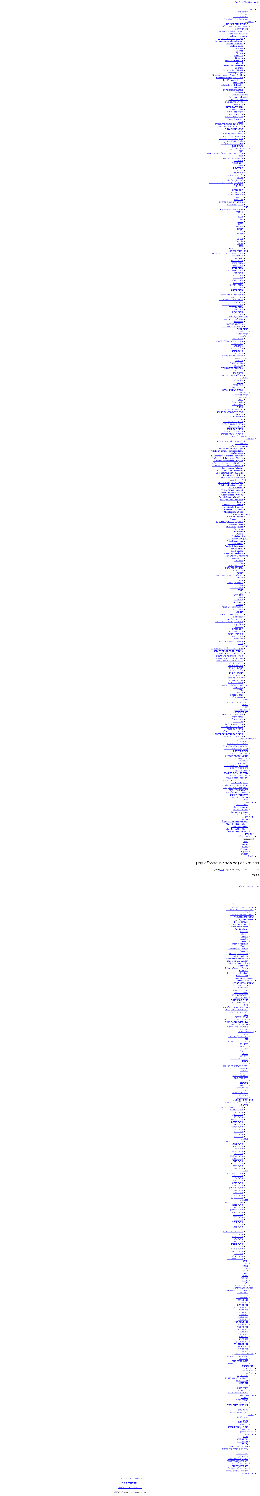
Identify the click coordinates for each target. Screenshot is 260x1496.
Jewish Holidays (236, 487)
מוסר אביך (238, 414)
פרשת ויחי (238, 1136)
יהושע (240, 224)
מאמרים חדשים (241, 443)
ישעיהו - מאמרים (236, 673)
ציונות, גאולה (243, 763)
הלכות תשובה (237, 348)
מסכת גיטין (243, 1332)
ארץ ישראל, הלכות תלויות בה (236, 765)
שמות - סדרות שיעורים (233, 1141)
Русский (244, 849)
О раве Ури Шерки (239, 826)
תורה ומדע (238, 560)
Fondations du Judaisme (232, 468)
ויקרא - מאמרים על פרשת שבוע (229, 656)
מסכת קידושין (237, 297)
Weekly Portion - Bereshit (232, 490)
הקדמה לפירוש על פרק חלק (236, 1378)
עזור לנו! (244, 14)
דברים (240, 221)
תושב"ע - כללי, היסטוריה (232, 319)
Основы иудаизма (234, 526)
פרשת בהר (238, 1195)
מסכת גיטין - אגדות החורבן (232, 295)
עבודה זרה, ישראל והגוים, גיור (236, 773)
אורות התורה (237, 404)
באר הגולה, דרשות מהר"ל (232, 368)
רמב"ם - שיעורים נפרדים (232, 356)
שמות (240, 214)
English (245, 846)
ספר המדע (238, 346)
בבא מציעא (243, 1336)
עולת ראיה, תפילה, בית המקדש (230, 412)
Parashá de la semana (234, 546)
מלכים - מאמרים (236, 670)
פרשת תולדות (237, 1122)
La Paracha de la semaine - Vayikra (228, 460)
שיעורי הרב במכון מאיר (238, 34)
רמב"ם (245, 336)
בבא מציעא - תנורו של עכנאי (231, 299)
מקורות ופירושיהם (240, 751)
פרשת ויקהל (238, 1166)
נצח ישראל (238, 365)
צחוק (241, 585)
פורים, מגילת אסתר (235, 204)
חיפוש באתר (243, 12)
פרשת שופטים (237, 1244)
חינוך (241, 131)
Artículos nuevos (235, 543)
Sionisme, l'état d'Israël (233, 70)
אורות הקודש (237, 402)
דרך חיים (239, 370)
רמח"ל (245, 378)
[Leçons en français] (231, 36)
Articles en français (240, 446)
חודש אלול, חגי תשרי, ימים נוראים (229, 621)
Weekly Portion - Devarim (231, 499)
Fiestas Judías (237, 548)
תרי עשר (239, 241)
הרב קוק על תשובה (235, 426)
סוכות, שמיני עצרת (235, 192)
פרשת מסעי (238, 1227)
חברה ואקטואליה (235, 565)
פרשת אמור (238, 1192)
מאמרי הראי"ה (236, 417)
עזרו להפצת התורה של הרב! (130, 1478)
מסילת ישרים (237, 380)
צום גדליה (239, 187)
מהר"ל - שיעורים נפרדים (232, 375)
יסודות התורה (237, 558)
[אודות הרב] (244, 817)
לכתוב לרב (249, 834)
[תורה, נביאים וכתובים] (234, 1100)
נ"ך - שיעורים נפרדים (234, 248)
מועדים (245, 592)
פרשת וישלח (237, 1127)
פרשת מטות (238, 1224)
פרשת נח (239, 1112)
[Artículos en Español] (229, 539)
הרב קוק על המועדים (234, 724)
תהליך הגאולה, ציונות (234, 568)
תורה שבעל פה (236, 695)
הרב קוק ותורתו (241, 712)
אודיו (222, 869)
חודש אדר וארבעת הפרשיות (231, 202)
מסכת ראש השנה (235, 270)
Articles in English (240, 480)
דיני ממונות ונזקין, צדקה (238, 790)
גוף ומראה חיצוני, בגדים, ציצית (235, 780)
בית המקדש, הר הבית (239, 768)
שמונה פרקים (237, 338)
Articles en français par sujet (231, 448)
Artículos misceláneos (233, 553)
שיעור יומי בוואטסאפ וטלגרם (241, 914)
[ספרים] (247, 802)
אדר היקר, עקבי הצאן (234, 409)
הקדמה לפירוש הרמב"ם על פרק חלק (227, 341)
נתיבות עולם (238, 373)
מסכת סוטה (238, 292)
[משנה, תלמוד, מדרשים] (228, 251)
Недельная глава (235, 524)
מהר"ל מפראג (242, 358)
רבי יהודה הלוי (242, 334)
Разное (239, 534)
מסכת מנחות (237, 312)
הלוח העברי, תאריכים (239, 795)
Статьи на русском (239, 514)
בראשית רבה (237, 256)
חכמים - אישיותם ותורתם (232, 326)
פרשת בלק (238, 1219)
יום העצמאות (237, 163)
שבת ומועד (243, 761)
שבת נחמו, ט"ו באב (235, 180)
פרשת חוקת (238, 1217)
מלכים (240, 231)
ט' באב (240, 177)
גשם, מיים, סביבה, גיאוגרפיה (231, 138)
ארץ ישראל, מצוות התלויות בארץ (229, 124)
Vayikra (239, 53)
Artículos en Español (239, 539)
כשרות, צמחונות (241, 1017)
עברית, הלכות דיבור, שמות (237, 753)
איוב (241, 246)
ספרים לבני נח (242, 814)
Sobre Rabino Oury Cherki (236, 829)
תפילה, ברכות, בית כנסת (238, 758)
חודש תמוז (238, 173)
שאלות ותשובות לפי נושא (237, 743)
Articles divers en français (232, 478)
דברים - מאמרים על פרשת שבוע (229, 660)
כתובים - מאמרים (235, 682)
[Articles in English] (231, 480)
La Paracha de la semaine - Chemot (227, 458)
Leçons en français (240, 36)
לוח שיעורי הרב (241, 29)
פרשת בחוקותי (237, 1197)
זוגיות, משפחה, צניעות (234, 129)
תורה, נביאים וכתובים (244, 1100)
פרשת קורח (238, 1214)
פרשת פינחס (237, 1222)
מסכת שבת (238, 265)
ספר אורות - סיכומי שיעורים (231, 714)
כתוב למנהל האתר (240, 16)
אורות (240, 399)
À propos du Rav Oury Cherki (235, 822)
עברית (245, 841)
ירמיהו (240, 236)
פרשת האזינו (237, 1256)
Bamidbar (238, 55)
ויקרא (240, 216)
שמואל (240, 229)
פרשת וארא (238, 1146)
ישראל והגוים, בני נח (234, 119)
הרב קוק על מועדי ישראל (232, 424)
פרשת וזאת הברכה (235, 1258)
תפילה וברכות (242, 329)
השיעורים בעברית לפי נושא (236, 24)
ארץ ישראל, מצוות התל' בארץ (235, 1007)
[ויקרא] (242, 1171)
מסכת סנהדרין (242, 1341)
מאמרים (250, 438)
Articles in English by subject (230, 482)
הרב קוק (244, 397)
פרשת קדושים (237, 1190)
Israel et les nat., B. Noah (237, 961)
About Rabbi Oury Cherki (237, 824)
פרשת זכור (243, 1090)
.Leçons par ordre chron (238, 924)
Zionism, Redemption (233, 507)
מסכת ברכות (237, 263)
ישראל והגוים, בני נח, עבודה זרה (229, 575)
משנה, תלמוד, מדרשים (238, 251)
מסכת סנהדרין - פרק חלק (232, 304)
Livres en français (240, 807)
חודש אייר (238, 160)
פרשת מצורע (237, 1185)
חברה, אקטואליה (235, 114)
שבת (241, 151)
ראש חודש (238, 595)
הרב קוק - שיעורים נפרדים (232, 434)
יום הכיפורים (237, 190)
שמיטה (240, 573)
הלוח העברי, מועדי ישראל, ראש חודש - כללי (224, 153)
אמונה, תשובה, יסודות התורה (236, 748)
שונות (240, 590)
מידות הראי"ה (237, 719)
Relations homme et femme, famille (227, 75)
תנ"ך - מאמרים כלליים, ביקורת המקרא (227, 648)
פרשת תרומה (237, 1158)
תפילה (245, 700)
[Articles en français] (231, 446)
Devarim (239, 58)
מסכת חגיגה (238, 287)
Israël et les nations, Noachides (229, 470)
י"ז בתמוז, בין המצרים (234, 175)
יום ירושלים (238, 168)
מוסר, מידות (238, 104)
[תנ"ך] (243, 207)
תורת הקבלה (237, 697)
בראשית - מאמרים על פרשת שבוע (228, 651)
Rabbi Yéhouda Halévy (232, 80)
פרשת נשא (238, 1207)
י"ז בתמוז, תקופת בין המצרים (231, 614)
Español (244, 851)
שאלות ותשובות (246, 739)
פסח (241, 156)
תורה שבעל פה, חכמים (238, 317)
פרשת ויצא (238, 1124)
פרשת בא (239, 1149)
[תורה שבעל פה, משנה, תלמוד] (223, 685)
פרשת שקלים (242, 1088)
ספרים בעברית (242, 804)
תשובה (240, 563)
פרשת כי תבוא (237, 1249)
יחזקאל (240, 238)
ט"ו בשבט (238, 199)
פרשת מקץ (238, 1131)
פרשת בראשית (236, 1110)
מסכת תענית (237, 280)
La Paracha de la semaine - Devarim (227, 465)
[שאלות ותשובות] (239, 739)
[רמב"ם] (247, 1373)
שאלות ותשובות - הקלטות (232, 143)
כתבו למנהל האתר (130, 1483)
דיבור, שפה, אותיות (235, 112)
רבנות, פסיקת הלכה (234, 324)
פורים (240, 643)
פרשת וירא (238, 1117)
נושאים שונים (237, 146)
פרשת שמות (238, 1144)
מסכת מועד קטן (236, 285)
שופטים (239, 226)
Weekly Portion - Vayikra (232, 495)
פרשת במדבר (237, 1205)
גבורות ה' (239, 360)
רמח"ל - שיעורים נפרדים (232, 390)
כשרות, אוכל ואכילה (239, 782)
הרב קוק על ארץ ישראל (233, 431)
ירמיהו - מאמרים (236, 675)
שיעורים (250, 21)
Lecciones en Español (238, 97)
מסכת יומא (238, 273)
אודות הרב (249, 817)
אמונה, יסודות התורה (234, 102)
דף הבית (250, 9)
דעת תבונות (238, 385)
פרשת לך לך (238, 1114)
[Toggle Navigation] (258, 5)
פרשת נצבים (237, 1251)
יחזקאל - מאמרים (235, 678)
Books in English (240, 809)
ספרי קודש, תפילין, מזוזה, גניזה (235, 787)
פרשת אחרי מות (236, 1188)
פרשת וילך (238, 1253)
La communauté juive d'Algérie (229, 473)
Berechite (239, 48)
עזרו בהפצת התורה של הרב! (247, 881)
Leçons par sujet (241, 922)
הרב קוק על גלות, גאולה (233, 731)
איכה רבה (239, 258)
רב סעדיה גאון (242, 331)
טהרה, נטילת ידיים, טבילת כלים (235, 785)
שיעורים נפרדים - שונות (238, 99)
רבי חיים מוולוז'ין (241, 395)
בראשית (239, 212)
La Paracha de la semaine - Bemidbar (227, 463)
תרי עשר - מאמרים (235, 680)
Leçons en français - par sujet (230, 38)
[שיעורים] (246, 22)
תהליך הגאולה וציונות (234, 116)
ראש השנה (238, 185)
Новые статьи (236, 519)
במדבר (240, 219)
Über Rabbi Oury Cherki (237, 831)
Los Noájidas (237, 551)
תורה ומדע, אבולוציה (234, 107)
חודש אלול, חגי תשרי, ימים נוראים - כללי (226, 182)
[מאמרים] (246, 439)
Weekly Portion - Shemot (232, 492)
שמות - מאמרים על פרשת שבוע (229, 653)
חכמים (240, 692)
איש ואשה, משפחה (235, 582)
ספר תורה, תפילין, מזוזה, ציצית (230, 136)
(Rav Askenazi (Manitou (232, 90)
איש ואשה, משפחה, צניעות (237, 778)
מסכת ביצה (238, 277)
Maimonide (238, 82)
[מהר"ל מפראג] (236, 358)
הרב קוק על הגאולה (235, 429)
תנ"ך (246, 207)
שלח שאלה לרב (241, 741)
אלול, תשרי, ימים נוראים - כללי (235, 1066)
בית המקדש (238, 570)
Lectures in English (240, 95)
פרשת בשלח (237, 1151)
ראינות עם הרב (236, 587)
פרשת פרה (243, 1095)
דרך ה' (240, 382)
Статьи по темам (235, 517)
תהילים (240, 243)
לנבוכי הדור (238, 419)
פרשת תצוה (238, 1161)
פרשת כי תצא (237, 1246)
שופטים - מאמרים (235, 665)
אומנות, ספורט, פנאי (234, 141)
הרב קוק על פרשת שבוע (233, 421)
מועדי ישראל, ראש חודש (238, 1036)
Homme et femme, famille (237, 958)
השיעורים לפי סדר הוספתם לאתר (234, 26)
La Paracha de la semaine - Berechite (227, 456)
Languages (248, 839)
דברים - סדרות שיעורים (233, 1231)
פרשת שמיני (238, 1180)
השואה (240, 578)
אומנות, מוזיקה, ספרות (239, 797)
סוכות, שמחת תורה (235, 631)
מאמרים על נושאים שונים (237, 556)
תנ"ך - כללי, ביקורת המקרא (231, 209)
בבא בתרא (238, 302)
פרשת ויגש (238, 1134)
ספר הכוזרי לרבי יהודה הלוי (237, 702)
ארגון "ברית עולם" (245, 836)
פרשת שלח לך (237, 1212)
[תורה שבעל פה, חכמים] (228, 317)
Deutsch (244, 854)
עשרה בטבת (237, 636)
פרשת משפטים (236, 1156)
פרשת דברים (237, 1234)
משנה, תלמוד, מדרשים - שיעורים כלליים (226, 253)
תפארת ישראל (236, 363)
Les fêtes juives (236, 46)
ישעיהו (240, 234)
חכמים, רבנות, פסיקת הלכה (236, 756)
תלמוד (240, 690)
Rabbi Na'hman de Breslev (231, 85)
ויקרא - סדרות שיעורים (233, 1173)
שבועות (239, 170)
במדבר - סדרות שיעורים (233, 1202)
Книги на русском (239, 812)
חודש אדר (244, 1085)
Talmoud (239, 63)
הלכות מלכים (237, 351)
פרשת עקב (238, 1239)
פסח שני (239, 165)
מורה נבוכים (238, 353)
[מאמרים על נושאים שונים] (226, 556)
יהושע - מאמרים (236, 663)
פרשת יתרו (238, 1153)
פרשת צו (239, 1178)
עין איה (240, 407)
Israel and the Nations (233, 509)
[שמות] (242, 1139)
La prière (239, 68)
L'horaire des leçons (234, 43)
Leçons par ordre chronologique (229, 41)
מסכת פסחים (237, 268)
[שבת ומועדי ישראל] (237, 1032)
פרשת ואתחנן (237, 1236)
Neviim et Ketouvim (234, 60)
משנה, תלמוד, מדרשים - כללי (236, 1290)
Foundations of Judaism (232, 504)
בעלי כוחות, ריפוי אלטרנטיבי (236, 792)
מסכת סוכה (238, 275)
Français (244, 844)
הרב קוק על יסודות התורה (232, 726)
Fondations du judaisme (232, 65)
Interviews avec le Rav (233, 475)
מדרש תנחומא (237, 260)
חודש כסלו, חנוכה (235, 195)
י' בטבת (239, 197)
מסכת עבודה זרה (236, 307)
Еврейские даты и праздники (229, 521)
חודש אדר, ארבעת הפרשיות (231, 641)
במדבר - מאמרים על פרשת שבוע (229, 658)
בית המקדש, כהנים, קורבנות (231, 126)
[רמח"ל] (241, 378)
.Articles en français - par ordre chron (227, 451)
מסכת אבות (238, 309)
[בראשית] (240, 1105)
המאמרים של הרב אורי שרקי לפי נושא (232, 441)
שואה (240, 121)
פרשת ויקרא (237, 1175)
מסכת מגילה (238, 282)
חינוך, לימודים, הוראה (239, 775)
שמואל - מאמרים (236, 668)
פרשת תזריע (237, 1183)
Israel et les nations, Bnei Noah (229, 77)
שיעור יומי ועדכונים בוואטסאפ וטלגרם (232, 31)
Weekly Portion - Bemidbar (231, 497)
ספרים (250, 802)
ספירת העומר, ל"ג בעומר (232, 158)
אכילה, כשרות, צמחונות (233, 134)
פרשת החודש (242, 1097)
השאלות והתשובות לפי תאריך (235, 746)
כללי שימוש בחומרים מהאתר (236, 19)
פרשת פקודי (238, 1168)
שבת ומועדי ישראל (240, 148)
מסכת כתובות (237, 290)
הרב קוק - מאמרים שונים (232, 736)
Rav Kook (238, 87)
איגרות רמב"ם (237, 343)
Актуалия (238, 529)
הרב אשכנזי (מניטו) (240, 436)
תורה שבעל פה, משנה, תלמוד (236, 685)
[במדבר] (241, 1200)
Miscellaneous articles (233, 512)
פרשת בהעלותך (236, 1210)
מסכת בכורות (237, 314)
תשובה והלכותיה (236, 109)
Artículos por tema (235, 541)
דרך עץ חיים (237, 387)
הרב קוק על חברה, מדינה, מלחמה (229, 734)
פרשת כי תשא (237, 1163)
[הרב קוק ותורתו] (234, 712)
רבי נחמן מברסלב (241, 392)
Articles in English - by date (231, 485)
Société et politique (234, 73)
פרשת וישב (238, 1129)
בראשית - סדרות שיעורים (232, 1107)
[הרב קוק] (245, 1434)
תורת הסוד (238, 321)
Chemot (239, 51)
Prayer (240, 502)
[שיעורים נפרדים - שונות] (227, 100)
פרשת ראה (238, 1241)
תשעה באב (238, 617)
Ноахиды (238, 531)
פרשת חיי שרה (236, 1119)
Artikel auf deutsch (240, 536)
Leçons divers (237, 92)
